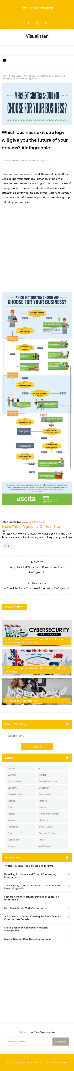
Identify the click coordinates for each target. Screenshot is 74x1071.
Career (42, 774)
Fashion (11, 800)
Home (24, 7)
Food (10, 807)
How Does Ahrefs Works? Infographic (25, 908)
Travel (42, 839)
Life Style (43, 820)
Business (9, 546)
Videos (11, 846)
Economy (12, 787)
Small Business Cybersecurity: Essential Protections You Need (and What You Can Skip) (34, 641)
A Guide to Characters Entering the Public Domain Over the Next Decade (32, 918)
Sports (11, 833)
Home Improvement (49, 813)
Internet (12, 820)
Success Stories (47, 833)
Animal (11, 768)
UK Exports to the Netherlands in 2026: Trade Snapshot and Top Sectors (35, 670)
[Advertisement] (37, 250)
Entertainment (15, 794)
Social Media (45, 826)
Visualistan (40, 1062)
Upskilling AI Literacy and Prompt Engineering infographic (30, 876)
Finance (43, 800)
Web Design (45, 846)
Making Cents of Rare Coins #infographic (27, 939)
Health (42, 807)
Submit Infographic (42, 7)
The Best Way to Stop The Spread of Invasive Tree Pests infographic (32, 887)
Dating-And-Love (48, 781)
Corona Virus (14, 781)
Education (44, 787)
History (11, 813)
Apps (41, 768)
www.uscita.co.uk (33, 522)
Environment (45, 794)
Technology (13, 839)
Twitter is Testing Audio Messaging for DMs (28, 865)
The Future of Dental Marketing (21, 700)
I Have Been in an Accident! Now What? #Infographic (26, 929)
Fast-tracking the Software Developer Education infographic (31, 898)
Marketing (13, 826)
